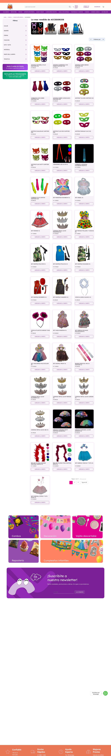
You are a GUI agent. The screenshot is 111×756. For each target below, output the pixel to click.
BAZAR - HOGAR (40, 12)
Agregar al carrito (40, 71)
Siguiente (84, 482)
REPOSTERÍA (14, 12)
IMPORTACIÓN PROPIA (29, 12)
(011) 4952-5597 (76, 6)
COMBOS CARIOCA (95, 12)
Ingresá (97, 6)
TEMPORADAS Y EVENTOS (77, 12)
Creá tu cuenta (86, 7)
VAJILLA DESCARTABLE (64, 12)
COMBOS (87, 12)
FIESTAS (20, 12)
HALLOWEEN (6, 12)
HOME (5, 17)
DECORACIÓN (105, 12)
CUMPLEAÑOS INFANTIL (51, 12)
